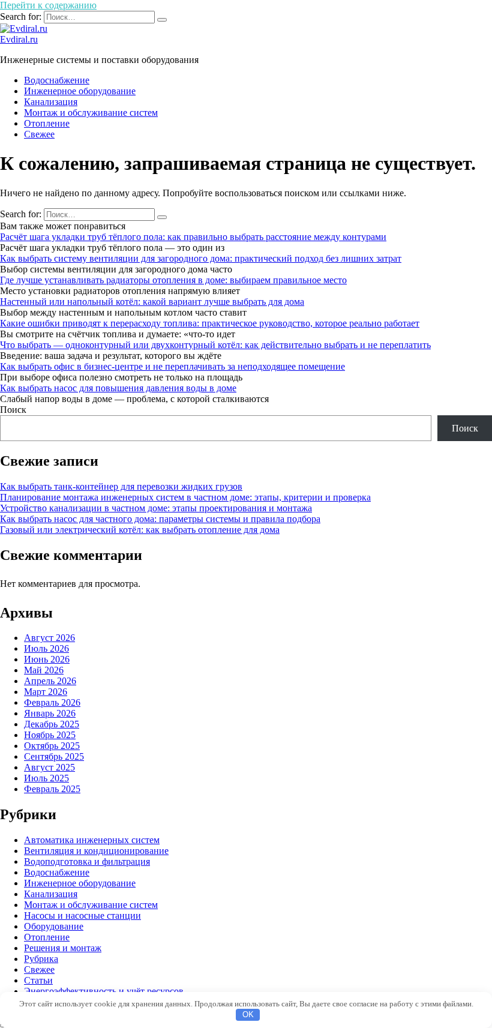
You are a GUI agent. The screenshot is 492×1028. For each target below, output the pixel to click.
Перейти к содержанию (48, 5)
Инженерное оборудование (80, 91)
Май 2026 (44, 670)
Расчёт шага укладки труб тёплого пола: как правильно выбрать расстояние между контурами (193, 237)
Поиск (13, 409)
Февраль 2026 (52, 702)
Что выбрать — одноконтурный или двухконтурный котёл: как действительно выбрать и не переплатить (215, 345)
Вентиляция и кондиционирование (96, 851)
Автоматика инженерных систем (92, 840)
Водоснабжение (56, 80)
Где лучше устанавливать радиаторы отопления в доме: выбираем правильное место (173, 280)
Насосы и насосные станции (82, 915)
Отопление (47, 123)
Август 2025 (49, 767)
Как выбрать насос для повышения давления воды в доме (118, 388)
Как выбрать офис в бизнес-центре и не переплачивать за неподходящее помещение (172, 366)
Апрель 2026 (50, 681)
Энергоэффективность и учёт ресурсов (104, 991)
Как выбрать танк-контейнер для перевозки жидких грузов (121, 486)
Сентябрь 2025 (54, 756)
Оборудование (53, 926)
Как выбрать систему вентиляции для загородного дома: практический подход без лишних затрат (200, 258)
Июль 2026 (46, 648)
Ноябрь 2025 (50, 735)
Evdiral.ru (19, 39)
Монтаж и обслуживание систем (91, 112)
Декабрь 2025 (51, 724)
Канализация (50, 102)
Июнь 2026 (47, 659)
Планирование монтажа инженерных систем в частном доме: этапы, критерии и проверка (185, 497)
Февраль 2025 (52, 789)
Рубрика (41, 959)
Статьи (38, 980)
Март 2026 (45, 692)
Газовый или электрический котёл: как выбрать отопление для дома (140, 530)
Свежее (39, 134)
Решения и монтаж (62, 948)
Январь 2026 (50, 713)
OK (248, 1014)
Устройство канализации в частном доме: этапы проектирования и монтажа (156, 508)
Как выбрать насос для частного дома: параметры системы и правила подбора (160, 519)
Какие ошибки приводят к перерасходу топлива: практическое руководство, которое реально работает (209, 323)
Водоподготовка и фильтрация (87, 861)
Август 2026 (49, 638)
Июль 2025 (46, 778)
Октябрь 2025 (52, 746)
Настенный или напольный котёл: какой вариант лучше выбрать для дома (152, 301)
